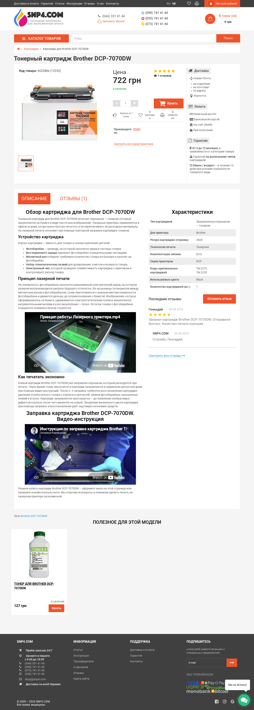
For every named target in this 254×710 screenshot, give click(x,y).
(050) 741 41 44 (156, 18)
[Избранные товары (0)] (189, 4)
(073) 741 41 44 (156, 24)
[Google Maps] (234, 702)
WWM (136, 129)
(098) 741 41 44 (156, 13)
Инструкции (74, 3)
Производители (83, 661)
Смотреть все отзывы (165, 356)
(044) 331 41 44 (113, 16)
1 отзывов (164, 75)
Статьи (59, 3)
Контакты (112, 3)
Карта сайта (81, 678)
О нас (100, 3)
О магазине (80, 667)
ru (168, 3)
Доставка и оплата (26, 3)
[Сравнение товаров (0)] (196, 4)
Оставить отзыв (219, 299)
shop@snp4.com (35, 679)
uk (174, 3)
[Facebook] (218, 702)
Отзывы (89, 3)
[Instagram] (226, 702)
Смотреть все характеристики (133, 144)
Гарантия (47, 3)
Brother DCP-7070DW (34, 516)
